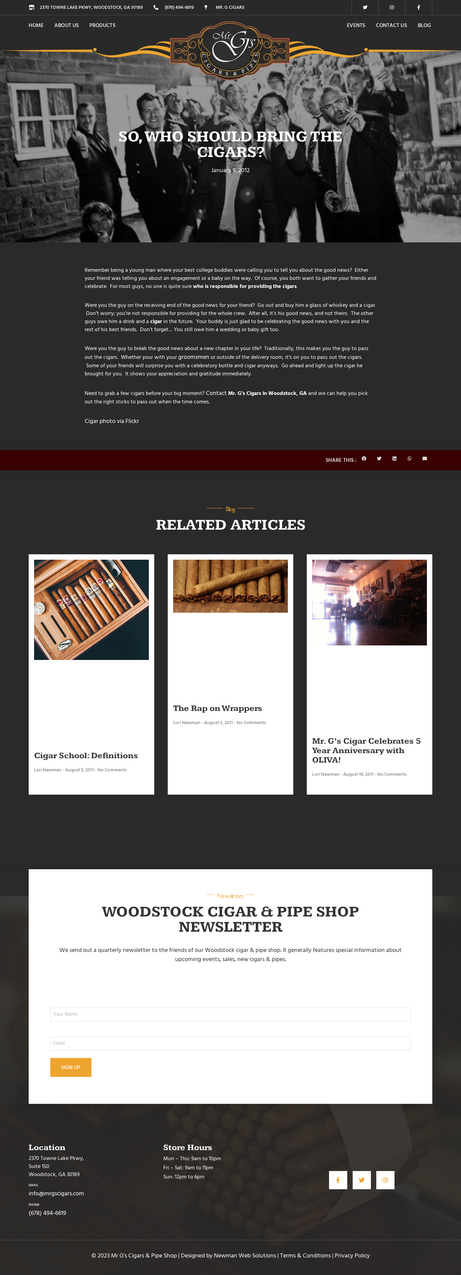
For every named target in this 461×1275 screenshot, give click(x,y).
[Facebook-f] (418, 7)
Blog (424, 25)
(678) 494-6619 (47, 1213)
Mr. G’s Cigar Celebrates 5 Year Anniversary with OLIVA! (366, 750)
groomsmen (193, 357)
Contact (216, 393)
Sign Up (71, 1067)
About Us (66, 25)
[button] (364, 458)
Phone (34, 1204)
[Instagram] (391, 7)
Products (102, 25)
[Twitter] (365, 7)
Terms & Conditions (305, 1255)
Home (36, 25)
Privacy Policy (352, 1255)
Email (33, 1185)
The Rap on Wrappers (217, 708)
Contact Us (391, 25)
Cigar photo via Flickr (112, 421)
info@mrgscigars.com (56, 1193)
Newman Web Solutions (245, 1255)
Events (356, 25)
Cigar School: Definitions (86, 756)
